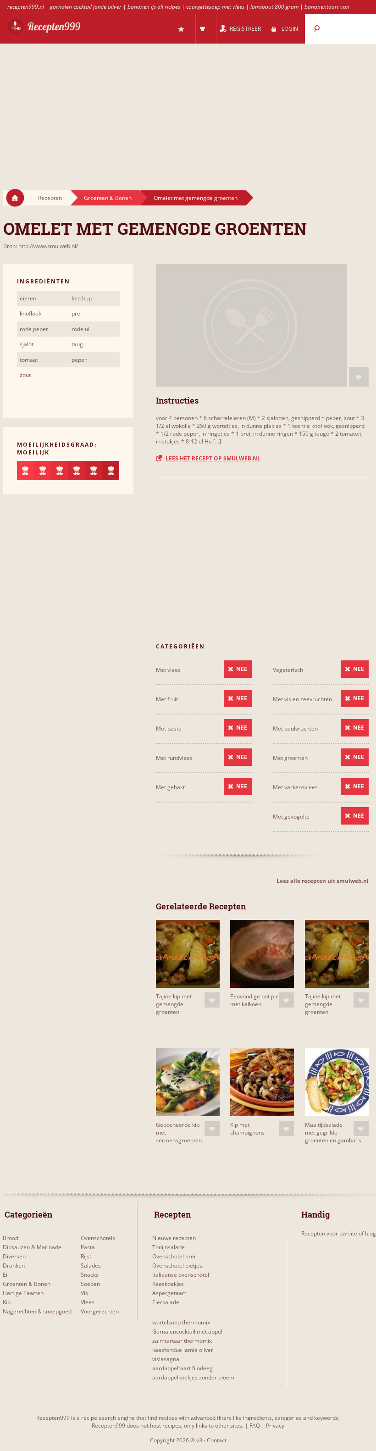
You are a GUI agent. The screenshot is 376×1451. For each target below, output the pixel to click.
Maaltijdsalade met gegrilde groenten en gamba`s (333, 1132)
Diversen (14, 1256)
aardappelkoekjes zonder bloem (193, 1377)
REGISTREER (245, 29)
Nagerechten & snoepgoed (37, 1311)
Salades (91, 1265)
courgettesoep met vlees (215, 7)
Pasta (88, 1247)
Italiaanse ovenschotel (180, 1275)
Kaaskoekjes (168, 1284)
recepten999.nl (25, 7)
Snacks (90, 1275)
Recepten (50, 198)
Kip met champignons (247, 1128)
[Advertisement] (188, 108)
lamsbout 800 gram (274, 7)
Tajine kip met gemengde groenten (174, 1004)
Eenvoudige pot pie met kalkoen (254, 1000)
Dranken (14, 1265)
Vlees (87, 1302)
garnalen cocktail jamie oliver (86, 7)
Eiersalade (165, 1302)
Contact (217, 1440)
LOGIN (290, 29)
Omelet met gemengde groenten (196, 198)
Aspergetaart (169, 1293)
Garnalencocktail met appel (187, 1331)
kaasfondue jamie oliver (182, 1350)
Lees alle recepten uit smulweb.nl (322, 881)
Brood (10, 1238)
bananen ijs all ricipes (153, 7)
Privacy (275, 1425)
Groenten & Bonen (108, 198)
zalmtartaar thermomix (182, 1341)
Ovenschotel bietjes (177, 1265)
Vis (84, 1293)
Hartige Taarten (23, 1293)
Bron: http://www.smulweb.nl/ (40, 246)
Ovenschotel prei (173, 1256)
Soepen (90, 1284)
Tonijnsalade (168, 1247)
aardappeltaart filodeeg (182, 1368)
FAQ (254, 1425)
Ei (5, 1275)
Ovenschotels (98, 1238)
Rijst (86, 1256)
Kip (7, 1302)
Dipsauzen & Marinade (32, 1247)
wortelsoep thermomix (181, 1322)
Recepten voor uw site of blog (338, 1233)
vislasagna (165, 1359)
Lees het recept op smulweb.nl (212, 458)
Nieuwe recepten (174, 1238)
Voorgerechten (100, 1311)
